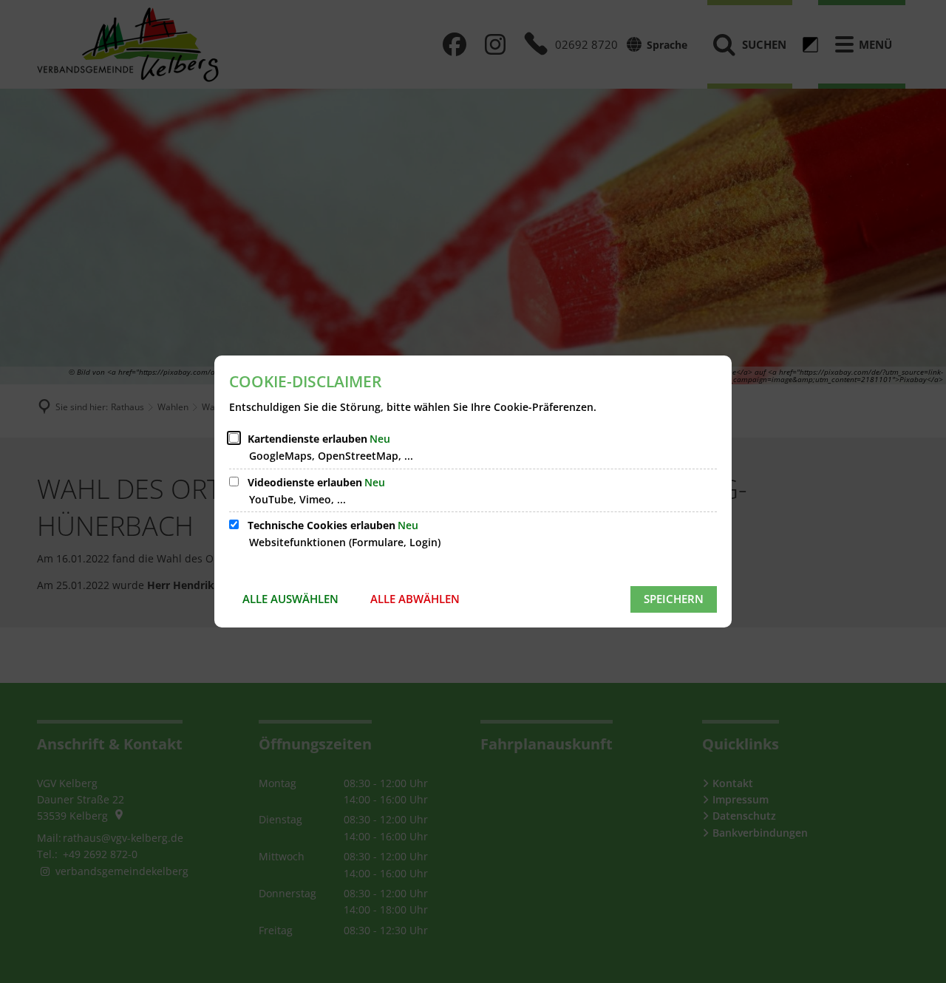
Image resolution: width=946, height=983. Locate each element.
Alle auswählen (290, 598)
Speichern (674, 598)
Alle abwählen (415, 598)
